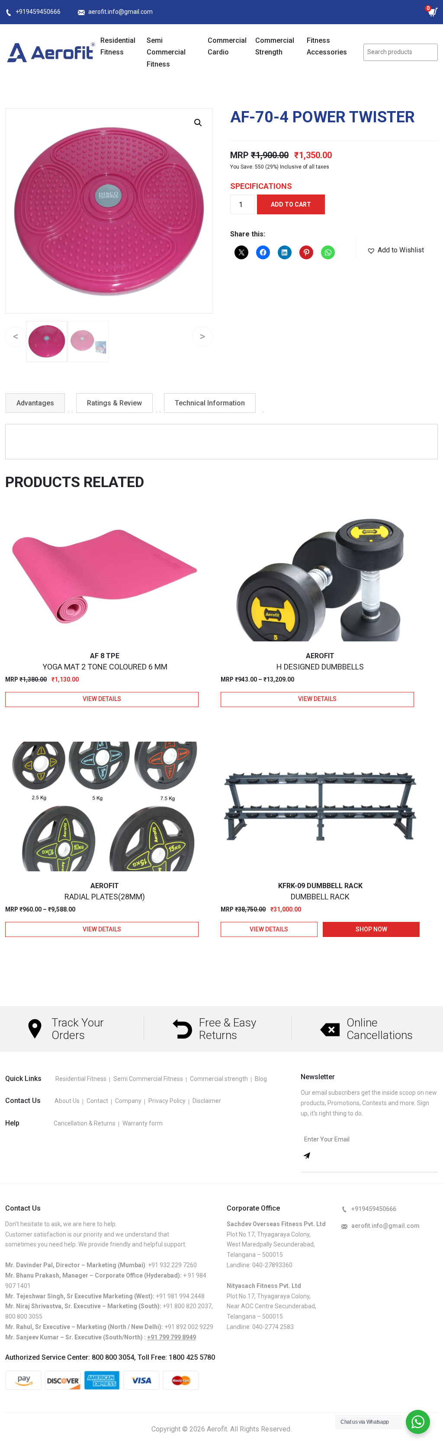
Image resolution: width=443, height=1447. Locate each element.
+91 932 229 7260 (172, 1265)
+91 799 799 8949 (171, 1337)
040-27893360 (272, 1265)
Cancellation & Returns (85, 1123)
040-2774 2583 (273, 1326)
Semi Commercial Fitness (166, 52)
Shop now (371, 929)
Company (128, 1100)
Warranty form (142, 1123)
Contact (97, 1100)
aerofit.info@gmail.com (120, 11)
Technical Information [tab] (210, 403)
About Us (67, 1100)
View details (102, 698)
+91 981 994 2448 (180, 1296)
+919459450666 (38, 11)
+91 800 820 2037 (187, 1306)
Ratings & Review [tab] (114, 403)
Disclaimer (207, 1100)
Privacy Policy (167, 1100)
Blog (261, 1078)
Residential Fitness (117, 46)
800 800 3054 (113, 1357)
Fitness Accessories (327, 46)
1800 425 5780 (192, 1357)
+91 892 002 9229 (188, 1326)
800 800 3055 (23, 1316)
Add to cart (291, 204)
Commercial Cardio (227, 46)
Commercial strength (219, 1078)
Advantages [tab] (35, 403)
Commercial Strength (274, 46)
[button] (198, 123)
